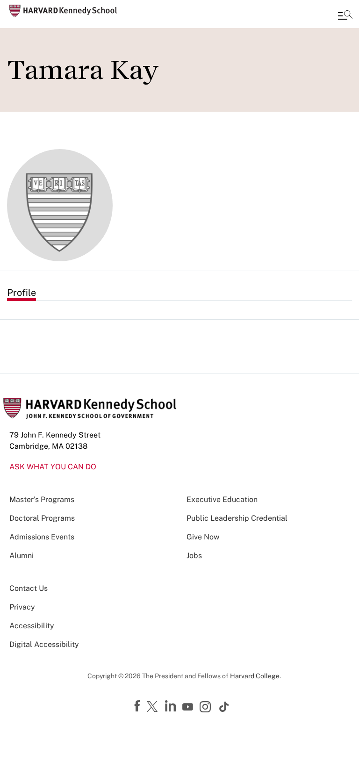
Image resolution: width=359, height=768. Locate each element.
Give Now (203, 536)
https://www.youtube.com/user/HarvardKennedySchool (189, 707)
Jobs (194, 555)
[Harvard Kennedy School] (63, 11)
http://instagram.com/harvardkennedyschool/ (207, 707)
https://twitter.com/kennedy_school (154, 707)
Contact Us (28, 588)
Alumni (21, 555)
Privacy (22, 607)
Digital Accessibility (44, 644)
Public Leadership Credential (237, 518)
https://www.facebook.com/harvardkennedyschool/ (138, 706)
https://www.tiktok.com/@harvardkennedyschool (224, 706)
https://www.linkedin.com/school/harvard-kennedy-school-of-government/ (172, 706)
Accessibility (31, 625)
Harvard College (255, 676)
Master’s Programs (41, 499)
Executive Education (222, 499)
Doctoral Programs (42, 518)
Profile (21, 292)
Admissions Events (41, 536)
